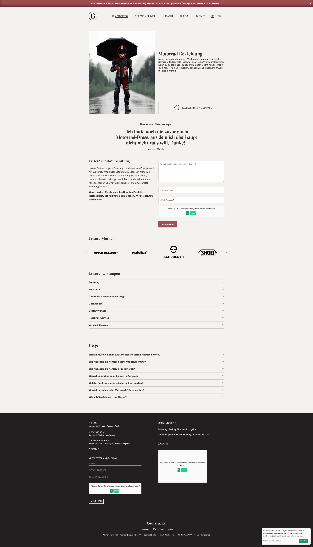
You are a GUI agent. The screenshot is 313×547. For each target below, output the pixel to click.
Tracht (169, 16)
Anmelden (96, 501)
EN (219, 16)
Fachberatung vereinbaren (197, 108)
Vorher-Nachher (95, 443)
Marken (101, 435)
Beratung (92, 435)
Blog (185, 16)
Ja (187, 213)
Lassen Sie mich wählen (272, 541)
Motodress (121, 16)
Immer (192, 213)
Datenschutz (158, 529)
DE (212, 16)
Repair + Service (146, 16)
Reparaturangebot (122, 443)
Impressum (144, 529)
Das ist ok (303, 541)
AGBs (170, 529)
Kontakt (200, 16)
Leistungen (110, 435)
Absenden (168, 224)
